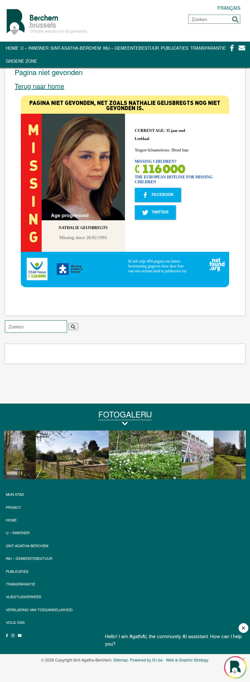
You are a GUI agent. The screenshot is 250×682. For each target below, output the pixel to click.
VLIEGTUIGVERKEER (23, 596)
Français (228, 8)
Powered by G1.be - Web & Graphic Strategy (169, 660)
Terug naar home (39, 86)
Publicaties (174, 48)
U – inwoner (35, 48)
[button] (235, 19)
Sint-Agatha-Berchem (75, 48)
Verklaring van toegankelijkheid (39, 609)
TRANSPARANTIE (208, 48)
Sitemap (120, 660)
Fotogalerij (125, 414)
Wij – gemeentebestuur (131, 48)
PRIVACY (13, 507)
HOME (11, 519)
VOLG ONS (15, 622)
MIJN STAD (15, 494)
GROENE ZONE (21, 61)
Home (12, 48)
